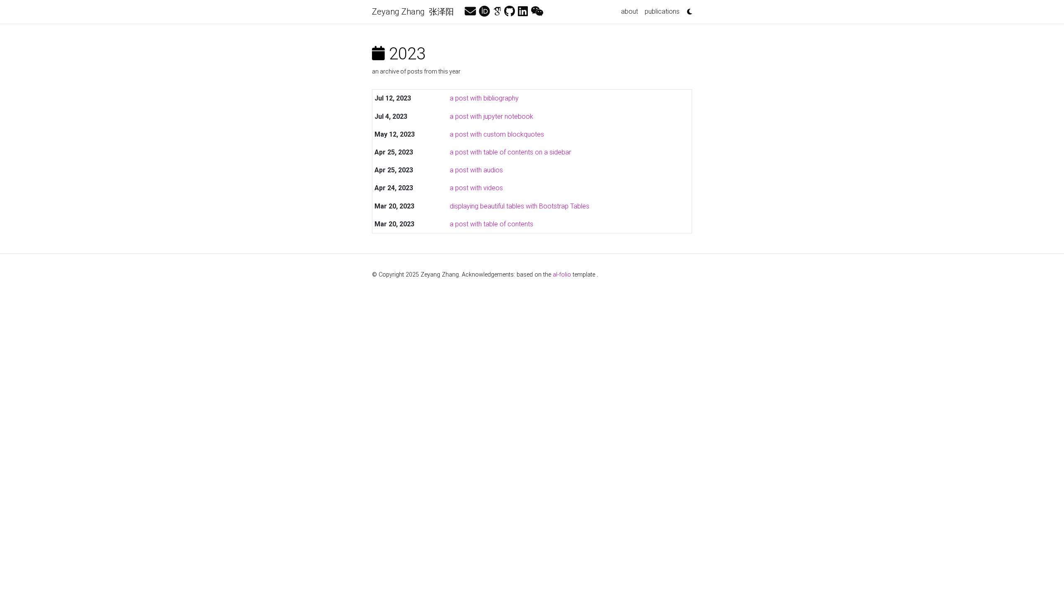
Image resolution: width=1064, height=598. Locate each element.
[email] (470, 11)
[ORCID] (484, 11)
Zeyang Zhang (415, 12)
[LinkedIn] (523, 11)
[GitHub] (509, 11)
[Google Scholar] (497, 11)
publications (662, 11)
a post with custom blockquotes (497, 134)
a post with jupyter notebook (491, 116)
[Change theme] (687, 9)
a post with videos (476, 188)
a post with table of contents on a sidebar (510, 152)
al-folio (562, 274)
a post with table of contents (491, 224)
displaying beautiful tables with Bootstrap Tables (519, 206)
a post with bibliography (484, 98)
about (629, 11)
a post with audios (476, 170)
